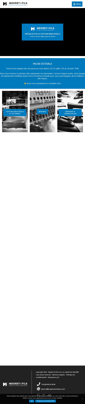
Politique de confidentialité (45, 401)
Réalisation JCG (53, 377)
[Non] (82, 399)
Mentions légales (58, 375)
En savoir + (14, 121)
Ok (32, 401)
